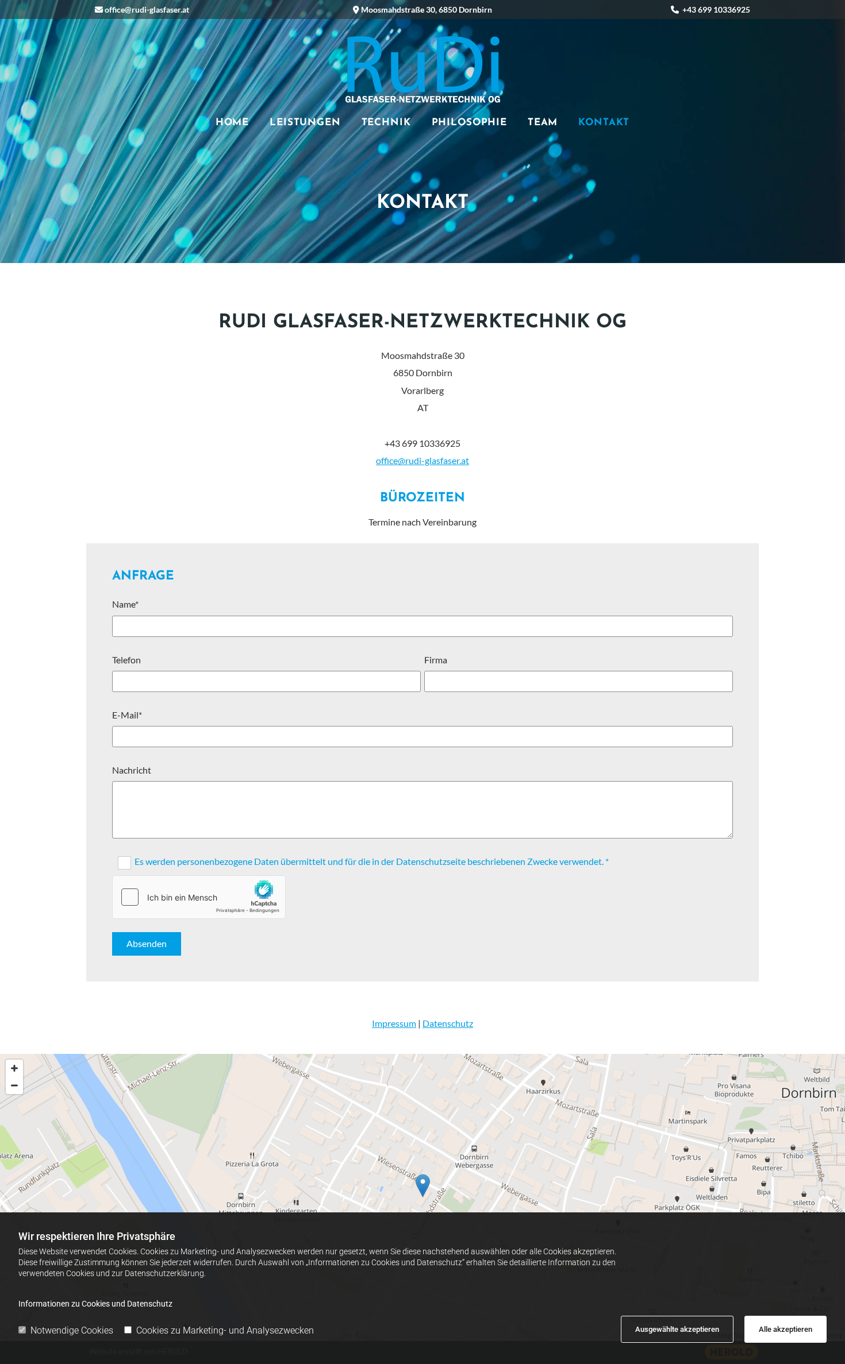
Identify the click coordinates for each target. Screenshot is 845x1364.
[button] (423, 1185)
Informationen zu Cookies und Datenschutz (95, 1303)
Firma (435, 659)
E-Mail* (127, 714)
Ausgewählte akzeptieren (677, 1329)
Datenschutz (447, 1023)
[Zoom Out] (14, 1085)
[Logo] (422, 68)
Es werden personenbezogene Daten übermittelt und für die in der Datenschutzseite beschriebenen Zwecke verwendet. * (372, 861)
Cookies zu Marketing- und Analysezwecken (225, 1330)
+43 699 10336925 (716, 9)
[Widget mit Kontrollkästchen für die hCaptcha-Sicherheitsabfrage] (199, 897)
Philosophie (469, 122)
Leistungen (305, 122)
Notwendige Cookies (71, 1330)
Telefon (126, 659)
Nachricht (131, 769)
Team (543, 122)
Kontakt (603, 122)
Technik (386, 122)
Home (232, 122)
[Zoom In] (14, 1068)
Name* (125, 603)
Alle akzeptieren (785, 1329)
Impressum (394, 1023)
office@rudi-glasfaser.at (147, 9)
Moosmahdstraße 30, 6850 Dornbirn (426, 9)
